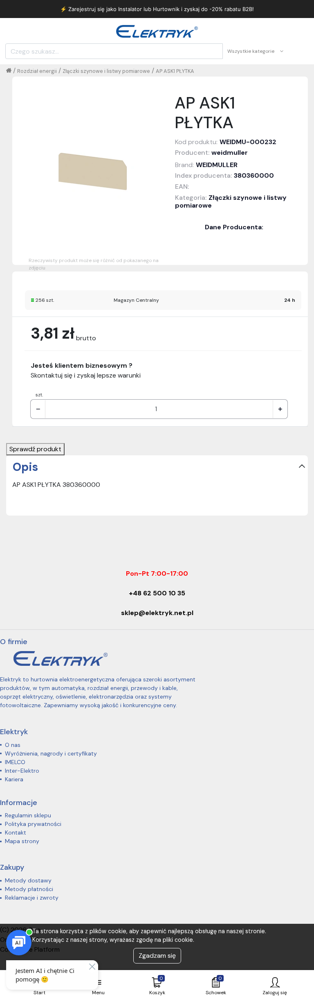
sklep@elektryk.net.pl (157, 612)
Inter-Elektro (22, 770)
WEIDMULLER (217, 165)
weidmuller (229, 152)
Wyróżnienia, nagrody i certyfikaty (51, 753)
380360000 (254, 175)
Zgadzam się (157, 955)
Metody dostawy (28, 880)
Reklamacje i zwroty (31, 897)
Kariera (14, 779)
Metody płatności (29, 889)
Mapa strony (22, 841)
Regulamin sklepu (28, 815)
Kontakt (15, 832)
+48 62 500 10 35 (157, 593)
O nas (12, 745)
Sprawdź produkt (35, 449)
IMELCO (15, 762)
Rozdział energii (37, 71)
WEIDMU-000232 (248, 142)
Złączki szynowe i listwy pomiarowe (106, 71)
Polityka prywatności (33, 824)
